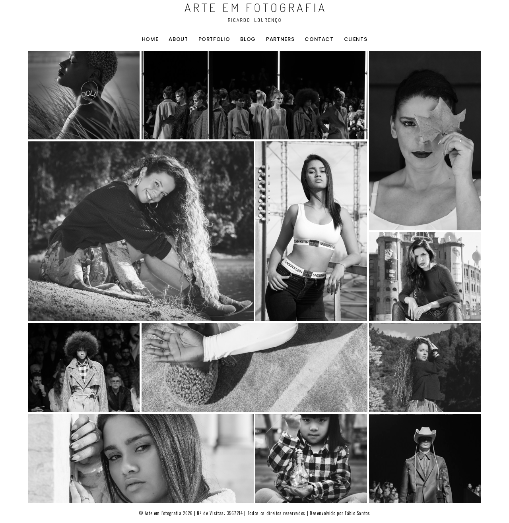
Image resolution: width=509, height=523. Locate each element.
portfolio (214, 39)
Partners (280, 39)
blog (248, 39)
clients (355, 39)
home (150, 39)
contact (319, 39)
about (178, 39)
